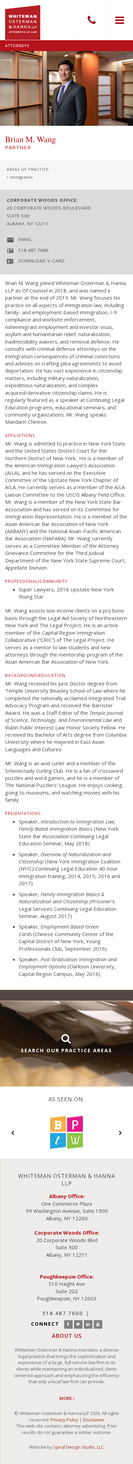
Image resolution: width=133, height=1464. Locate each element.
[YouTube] (98, 1324)
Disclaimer (93, 1420)
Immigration (21, 177)
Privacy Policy (64, 1420)
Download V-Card (41, 261)
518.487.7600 (92, 20)
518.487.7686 (33, 250)
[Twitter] (78, 1324)
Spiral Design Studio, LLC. (79, 1447)
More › (66, 1398)
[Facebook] (68, 1324)
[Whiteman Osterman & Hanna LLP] (22, 20)
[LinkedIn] (88, 1324)
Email (25, 239)
